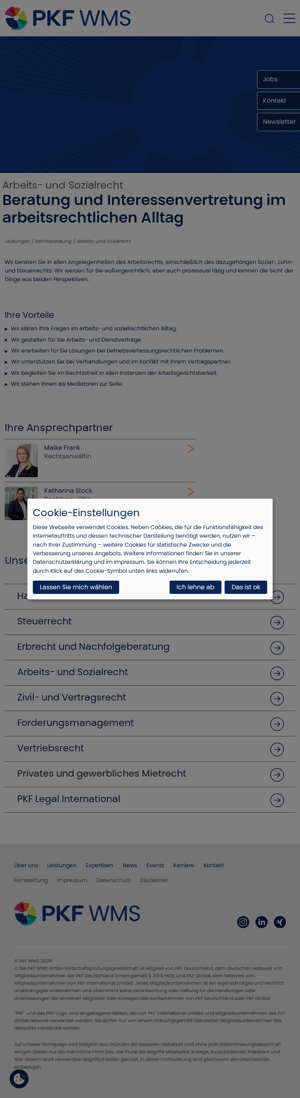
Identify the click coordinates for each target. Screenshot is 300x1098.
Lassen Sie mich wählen (76, 587)
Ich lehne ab (195, 587)
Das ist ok (246, 587)
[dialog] (150, 549)
